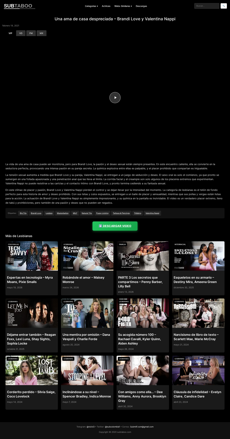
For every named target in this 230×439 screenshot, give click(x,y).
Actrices (106, 6)
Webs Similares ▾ (123, 6)
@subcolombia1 (112, 426)
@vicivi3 (91, 426)
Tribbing (137, 213)
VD (20, 33)
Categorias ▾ (91, 6)
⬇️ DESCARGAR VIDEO (115, 226)
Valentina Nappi (152, 213)
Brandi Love (36, 213)
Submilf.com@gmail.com (141, 426)
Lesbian (49, 213)
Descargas (141, 6)
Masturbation (63, 213)
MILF (75, 213)
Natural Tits (87, 213)
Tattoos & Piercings (121, 213)
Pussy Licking (102, 213)
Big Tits (23, 213)
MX (41, 33)
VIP (10, 33)
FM (31, 33)
